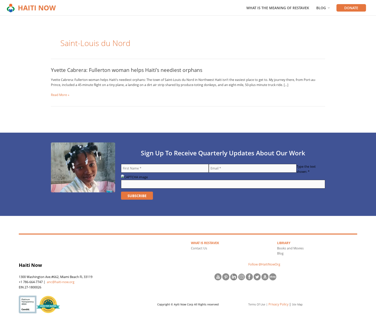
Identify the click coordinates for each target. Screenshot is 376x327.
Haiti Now (37, 7)
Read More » (60, 94)
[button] (351, 8)
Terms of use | (258, 304)
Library (283, 243)
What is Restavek (205, 243)
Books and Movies (290, 248)
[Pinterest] (226, 276)
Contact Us (199, 248)
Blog (321, 7)
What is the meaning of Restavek (277, 7)
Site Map (297, 304)
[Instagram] (241, 276)
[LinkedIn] (234, 276)
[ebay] (273, 276)
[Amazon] (265, 276)
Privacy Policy (278, 304)
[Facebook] (249, 276)
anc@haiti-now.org (60, 282)
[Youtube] (218, 276)
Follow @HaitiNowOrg (264, 264)
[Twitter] (257, 276)
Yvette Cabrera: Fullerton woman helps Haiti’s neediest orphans (126, 69)
